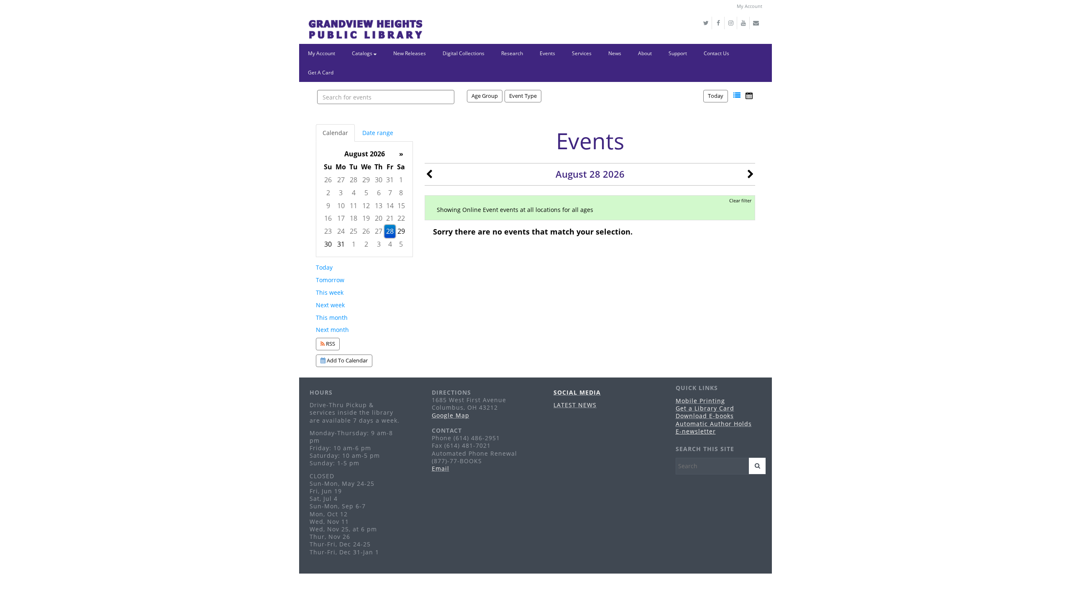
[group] (364, 199)
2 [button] (328, 192)
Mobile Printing (700, 401)
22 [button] (401, 218)
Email (440, 468)
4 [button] (354, 192)
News (614, 53)
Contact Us (716, 53)
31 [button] (390, 179)
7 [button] (390, 192)
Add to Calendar (346, 360)
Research (512, 53)
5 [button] (366, 192)
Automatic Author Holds (714, 424)
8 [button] (401, 192)
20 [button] (378, 218)
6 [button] (379, 192)
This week (329, 292)
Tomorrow (330, 280)
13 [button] (378, 205)
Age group (484, 95)
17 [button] (341, 218)
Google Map (450, 415)
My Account (749, 6)
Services (582, 53)
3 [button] (341, 192)
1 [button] (401, 179)
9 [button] (328, 205)
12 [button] (366, 205)
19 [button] (366, 218)
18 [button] (353, 218)
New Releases (409, 53)
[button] (736, 95)
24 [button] (341, 231)
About (645, 53)
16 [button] (328, 218)
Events (547, 53)
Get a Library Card (705, 408)
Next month (332, 330)
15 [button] (401, 205)
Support (678, 53)
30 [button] (378, 179)
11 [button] (353, 205)
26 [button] (328, 179)
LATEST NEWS (575, 405)
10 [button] (341, 205)
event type (523, 95)
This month (332, 317)
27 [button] (341, 179)
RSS (330, 343)
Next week (330, 305)
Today (715, 95)
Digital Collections (463, 53)
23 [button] (328, 231)
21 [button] (390, 218)
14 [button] (390, 205)
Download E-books (705, 416)
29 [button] (366, 179)
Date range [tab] (377, 133)
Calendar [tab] (335, 133)
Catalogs (363, 53)
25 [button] (353, 231)
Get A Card (320, 72)
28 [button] (353, 179)
